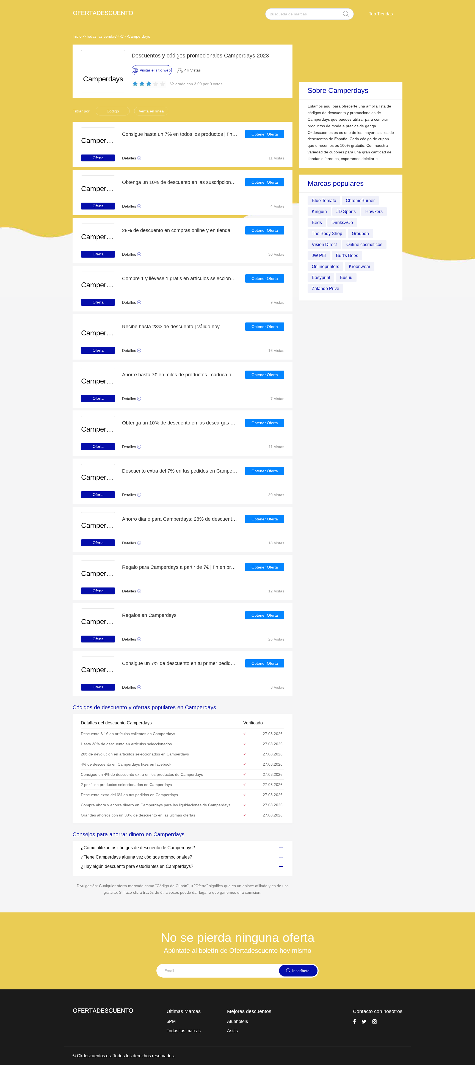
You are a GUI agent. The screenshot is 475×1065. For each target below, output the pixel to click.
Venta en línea (151, 111)
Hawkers (374, 211)
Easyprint (321, 277)
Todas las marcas (184, 1030)
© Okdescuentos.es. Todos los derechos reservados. (124, 1055)
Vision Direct (324, 244)
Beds (317, 222)
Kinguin (319, 211)
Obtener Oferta (265, 134)
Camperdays (139, 36)
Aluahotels (237, 1021)
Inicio (77, 36)
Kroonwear (359, 266)
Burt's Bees (347, 255)
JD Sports (346, 211)
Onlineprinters (325, 266)
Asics (232, 1030)
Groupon (360, 233)
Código (113, 111)
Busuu (346, 277)
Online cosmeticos (364, 244)
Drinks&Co (342, 222)
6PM (171, 1021)
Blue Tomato (324, 200)
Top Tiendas (381, 14)
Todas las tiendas (101, 36)
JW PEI (319, 255)
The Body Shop (327, 233)
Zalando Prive (325, 288)
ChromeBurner (360, 200)
